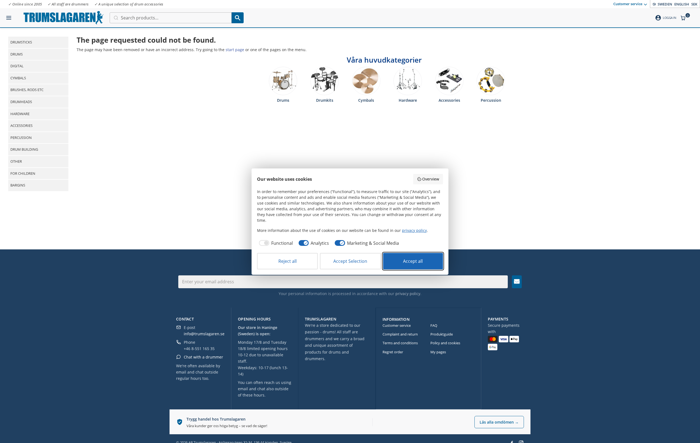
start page (235, 49)
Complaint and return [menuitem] (400, 334)
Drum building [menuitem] (24, 149)
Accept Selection (350, 261)
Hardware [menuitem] (20, 113)
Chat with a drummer (203, 357)
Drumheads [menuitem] (21, 101)
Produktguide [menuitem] (441, 334)
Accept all (413, 261)
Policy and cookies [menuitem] (445, 342)
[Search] (238, 17)
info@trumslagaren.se (204, 333)
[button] (9, 16)
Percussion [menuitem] (21, 137)
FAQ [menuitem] (433, 325)
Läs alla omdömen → (499, 422)
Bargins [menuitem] (17, 185)
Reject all (287, 261)
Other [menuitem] (16, 161)
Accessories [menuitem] (21, 125)
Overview (430, 179)
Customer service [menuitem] (627, 3)
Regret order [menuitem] (393, 351)
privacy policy (407, 293)
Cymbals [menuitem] (18, 77)
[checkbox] (275, 243)
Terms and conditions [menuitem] (400, 342)
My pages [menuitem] (438, 351)
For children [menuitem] (22, 173)
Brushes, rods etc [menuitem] (26, 89)
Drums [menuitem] (16, 54)
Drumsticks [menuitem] (21, 42)
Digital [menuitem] (17, 65)
